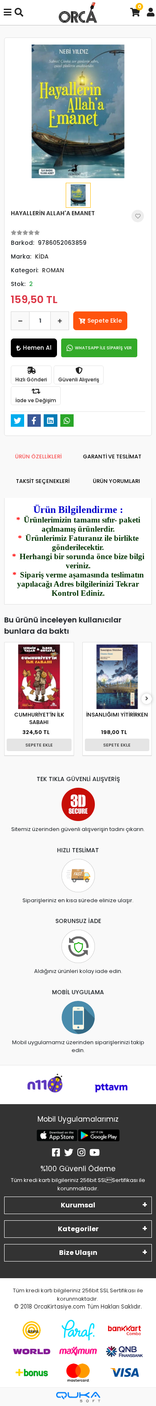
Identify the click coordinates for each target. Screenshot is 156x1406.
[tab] (38, 456)
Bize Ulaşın (78, 1252)
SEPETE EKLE (39, 745)
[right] (147, 699)
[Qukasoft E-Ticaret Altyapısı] (78, 1397)
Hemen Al (37, 347)
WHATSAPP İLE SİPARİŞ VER (103, 348)
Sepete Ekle (104, 320)
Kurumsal (78, 1205)
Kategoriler (78, 1229)
